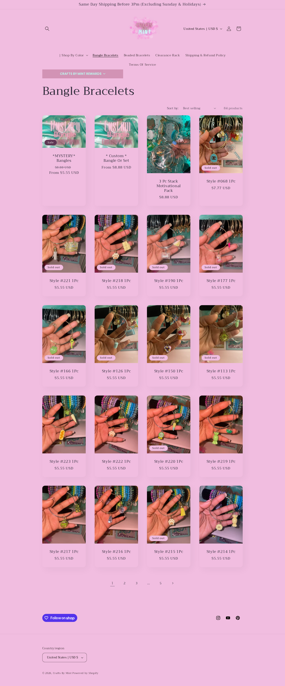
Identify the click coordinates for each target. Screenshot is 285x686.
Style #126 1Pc (116, 371)
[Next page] (172, 583)
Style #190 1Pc (168, 281)
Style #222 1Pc (116, 461)
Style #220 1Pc (168, 461)
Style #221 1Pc (64, 281)
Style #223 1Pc (64, 461)
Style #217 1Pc (64, 552)
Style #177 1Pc (221, 281)
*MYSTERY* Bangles (64, 158)
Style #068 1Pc (221, 181)
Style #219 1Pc (221, 461)
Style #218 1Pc (116, 281)
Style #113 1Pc (221, 371)
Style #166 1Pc (64, 371)
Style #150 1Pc (168, 371)
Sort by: (173, 108)
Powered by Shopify (85, 673)
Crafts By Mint (62, 673)
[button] (47, 29)
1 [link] (112, 583)
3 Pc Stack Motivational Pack (169, 186)
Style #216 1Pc (116, 552)
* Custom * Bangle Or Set (116, 158)
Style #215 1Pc (168, 552)
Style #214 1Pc (221, 552)
